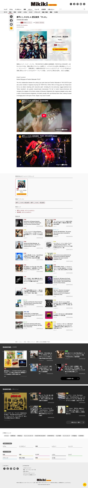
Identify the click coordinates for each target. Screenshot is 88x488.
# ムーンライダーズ (28, 435)
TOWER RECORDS (59, 42)
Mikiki (16, 341)
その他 (56, 12)
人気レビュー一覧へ (75, 422)
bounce (37, 22)
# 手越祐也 (74, 435)
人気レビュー (51, 9)
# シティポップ (66, 435)
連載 (25, 9)
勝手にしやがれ (34, 202)
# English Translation (66, 53)
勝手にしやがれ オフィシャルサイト (25, 210)
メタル (25, 12)
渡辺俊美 (42, 202)
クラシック (37, 12)
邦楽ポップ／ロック (28, 22)
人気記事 (43, 9)
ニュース (37, 9)
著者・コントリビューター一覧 (29, 469)
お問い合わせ (25, 471)
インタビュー (18, 9)
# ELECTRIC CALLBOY (40, 435)
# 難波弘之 (19, 435)
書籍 (51, 12)
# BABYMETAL (51, 435)
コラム (11, 9)
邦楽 (10, 12)
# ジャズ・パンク (57, 53)
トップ (5, 9)
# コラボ (51, 53)
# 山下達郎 (58, 435)
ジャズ (30, 12)
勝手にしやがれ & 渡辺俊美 (22, 202)
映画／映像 (45, 12)
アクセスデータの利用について (29, 474)
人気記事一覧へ (70, 378)
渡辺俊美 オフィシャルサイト (24, 212)
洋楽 (15, 12)
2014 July (42, 22)
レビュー (30, 9)
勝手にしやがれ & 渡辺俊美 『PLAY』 (43, 341)
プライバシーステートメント (29, 473)
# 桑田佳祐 (13, 435)
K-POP (19, 12)
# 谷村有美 (81, 435)
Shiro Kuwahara (24, 25)
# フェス (6, 435)
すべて (5, 12)
